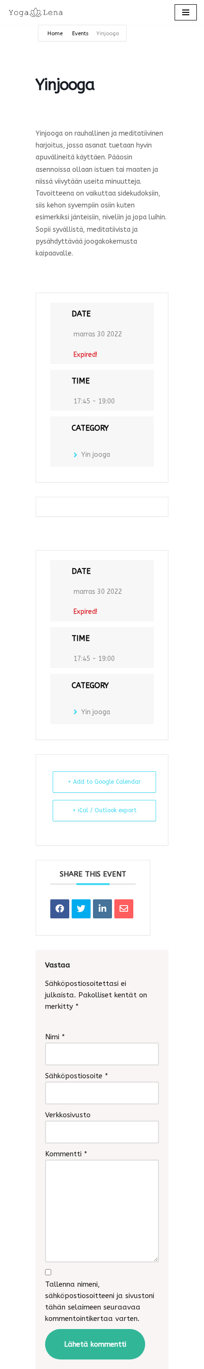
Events (80, 33)
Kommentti (66, 1154)
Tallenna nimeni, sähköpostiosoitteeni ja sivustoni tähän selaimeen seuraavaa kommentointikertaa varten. (99, 1301)
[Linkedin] (102, 908)
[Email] (123, 908)
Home (55, 33)
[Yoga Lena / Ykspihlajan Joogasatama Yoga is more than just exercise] (35, 12)
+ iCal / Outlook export (105, 810)
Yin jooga (95, 455)
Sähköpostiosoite (76, 1076)
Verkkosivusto (68, 1115)
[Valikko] (186, 12)
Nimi (55, 1037)
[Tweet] (81, 908)
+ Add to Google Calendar (104, 781)
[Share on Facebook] (59, 908)
